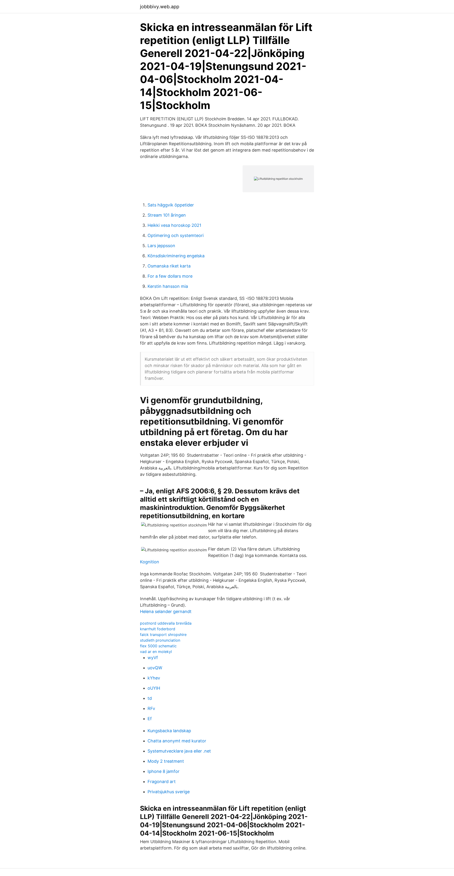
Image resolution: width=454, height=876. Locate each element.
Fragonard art (162, 781)
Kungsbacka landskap (169, 730)
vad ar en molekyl (156, 651)
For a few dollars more (170, 276)
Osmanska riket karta (169, 265)
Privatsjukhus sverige (169, 791)
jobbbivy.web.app (159, 6)
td (150, 698)
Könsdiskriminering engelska (176, 255)
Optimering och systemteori (176, 235)
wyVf (153, 657)
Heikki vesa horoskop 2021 (174, 225)
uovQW (155, 667)
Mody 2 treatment (166, 761)
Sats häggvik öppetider (171, 204)
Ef (150, 718)
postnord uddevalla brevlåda (166, 623)
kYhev (154, 677)
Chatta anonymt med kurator (177, 740)
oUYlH (154, 688)
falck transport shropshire (163, 634)
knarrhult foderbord (157, 628)
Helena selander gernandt (166, 611)
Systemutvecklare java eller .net (179, 751)
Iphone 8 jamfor (163, 771)
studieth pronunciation (160, 640)
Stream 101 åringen (167, 215)
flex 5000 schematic (158, 646)
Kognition (149, 561)
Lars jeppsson (161, 245)
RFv (151, 708)
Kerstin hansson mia (168, 286)
